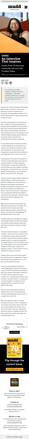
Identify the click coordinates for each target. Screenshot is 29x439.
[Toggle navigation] (26, 7)
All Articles (14, 332)
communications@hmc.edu (14, 406)
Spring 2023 (14, 9)
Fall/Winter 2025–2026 (14, 369)
